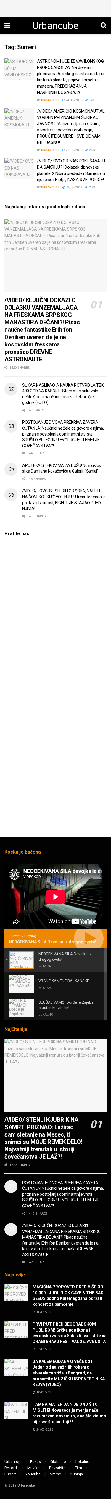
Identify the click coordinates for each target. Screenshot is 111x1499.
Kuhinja (76, 1474)
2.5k (91, 150)
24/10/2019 (73, 100)
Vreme (55, 1474)
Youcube (33, 1474)
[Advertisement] (55, 7)
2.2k (91, 187)
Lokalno (82, 1461)
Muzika (33, 1468)
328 (91, 100)
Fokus (35, 1461)
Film (78, 1468)
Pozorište (57, 1468)
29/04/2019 (73, 187)
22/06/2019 (73, 150)
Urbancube (55, 25)
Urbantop (12, 1461)
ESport (10, 1474)
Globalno (58, 1461)
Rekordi (11, 1468)
